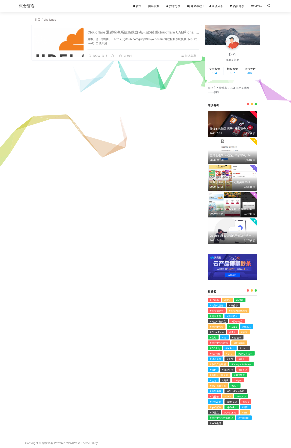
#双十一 (243, 359)
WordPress (73, 443)
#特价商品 (236, 321)
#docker (241, 396)
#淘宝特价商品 (218, 321)
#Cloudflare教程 (235, 391)
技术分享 (190, 55)
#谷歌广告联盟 (218, 364)
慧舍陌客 (47, 443)
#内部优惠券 (216, 305)
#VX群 (239, 300)
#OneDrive (230, 412)
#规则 (245, 407)
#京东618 (215, 353)
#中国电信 (243, 417)
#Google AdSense (241, 364)
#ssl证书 (236, 337)
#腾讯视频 (239, 342)
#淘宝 (227, 300)
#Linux (243, 348)
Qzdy (94, 443)
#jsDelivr (232, 407)
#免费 (230, 359)
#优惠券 (214, 300)
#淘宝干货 (215, 316)
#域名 (232, 332)
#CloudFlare (217, 332)
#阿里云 (214, 396)
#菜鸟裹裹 (215, 391)
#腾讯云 (246, 326)
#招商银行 (227, 369)
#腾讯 (225, 380)
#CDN (234, 385)
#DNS (227, 396)
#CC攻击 (215, 348)
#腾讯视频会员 (218, 385)
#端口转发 (239, 375)
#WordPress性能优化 (221, 417)
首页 (37, 19)
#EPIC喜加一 (245, 353)
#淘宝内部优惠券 (238, 310)
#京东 (244, 332)
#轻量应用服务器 (219, 375)
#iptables (232, 401)
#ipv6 (245, 401)
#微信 (213, 369)
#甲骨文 (214, 412)
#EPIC (229, 353)
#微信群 (233, 305)
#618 (244, 412)
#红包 (213, 380)
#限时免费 (215, 359)
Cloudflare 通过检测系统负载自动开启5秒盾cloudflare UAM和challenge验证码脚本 (154, 32)
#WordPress (216, 326)
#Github (229, 348)
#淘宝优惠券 (216, 310)
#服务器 (243, 369)
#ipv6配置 (215, 407)
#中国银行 (215, 423)
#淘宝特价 (232, 316)
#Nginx (233, 326)
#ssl (224, 337)
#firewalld (215, 401)
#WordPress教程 (219, 342)
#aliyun (238, 380)
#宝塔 (213, 337)
